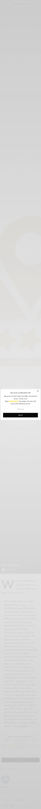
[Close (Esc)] (38, 392)
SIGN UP (20, 415)
